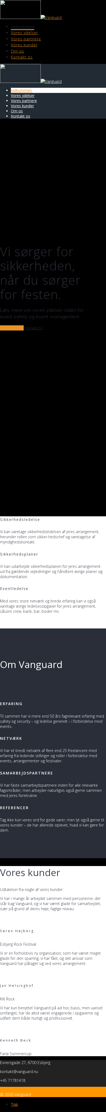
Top (14, 1104)
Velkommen (22, 26)
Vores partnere (26, 38)
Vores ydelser (24, 32)
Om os (17, 51)
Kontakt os (22, 57)
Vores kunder (24, 44)
